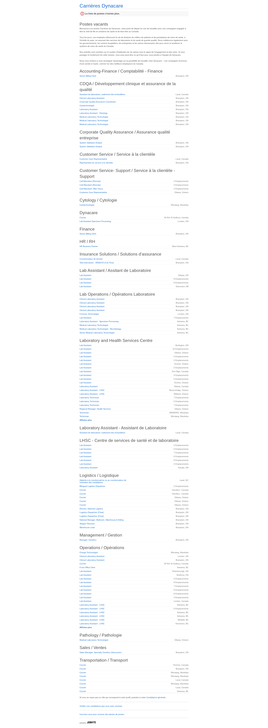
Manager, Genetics (88, 540)
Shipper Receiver (87, 524)
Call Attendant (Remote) (90, 181)
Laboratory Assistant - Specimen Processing (99, 321)
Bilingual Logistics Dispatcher (92, 486)
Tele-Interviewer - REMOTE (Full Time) (97, 263)
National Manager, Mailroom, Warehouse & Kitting (102, 520)
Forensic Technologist (89, 314)
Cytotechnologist (87, 105)
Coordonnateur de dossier (91, 259)
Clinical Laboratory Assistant (92, 98)
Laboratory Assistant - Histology (93, 113)
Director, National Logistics (91, 509)
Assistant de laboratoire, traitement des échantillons (102, 94)
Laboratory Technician (89, 397)
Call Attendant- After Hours (91, 189)
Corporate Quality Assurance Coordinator (98, 102)
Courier (83, 217)
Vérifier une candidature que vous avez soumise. (101, 706)
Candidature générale (156, 697)
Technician (84, 413)
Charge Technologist (89, 552)
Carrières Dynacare (101, 6)
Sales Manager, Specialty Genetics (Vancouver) (101, 652)
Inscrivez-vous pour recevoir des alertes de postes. (102, 714)
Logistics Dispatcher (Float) (92, 512)
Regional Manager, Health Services (95, 409)
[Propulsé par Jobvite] (88, 722)
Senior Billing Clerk (88, 76)
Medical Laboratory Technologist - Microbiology (100, 329)
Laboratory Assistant (89, 109)
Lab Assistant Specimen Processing (95, 221)
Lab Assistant (85, 275)
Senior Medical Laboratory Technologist (97, 333)
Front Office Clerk (87, 567)
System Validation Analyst (91, 143)
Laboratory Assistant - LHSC (92, 390)
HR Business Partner (89, 246)
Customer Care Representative (93, 159)
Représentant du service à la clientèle (96, 163)
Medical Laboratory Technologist (94, 117)
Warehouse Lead (87, 527)
